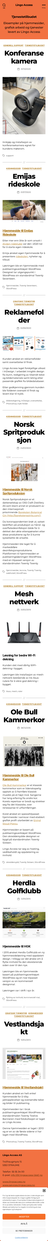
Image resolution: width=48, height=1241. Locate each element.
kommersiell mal (32, 997)
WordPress (11, 288)
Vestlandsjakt (24, 1028)
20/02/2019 (26, 609)
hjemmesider (12, 285)
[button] (44, 1190)
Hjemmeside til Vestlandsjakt (23, 1087)
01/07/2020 (26, 192)
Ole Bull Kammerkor (24, 716)
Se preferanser (24, 1231)
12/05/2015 (25, 899)
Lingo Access (24, 5)
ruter (20, 691)
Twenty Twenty (34, 570)
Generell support (13, 45)
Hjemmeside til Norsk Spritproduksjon (17, 491)
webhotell (10, 573)
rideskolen (22, 256)
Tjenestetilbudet (35, 45)
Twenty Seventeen (28, 285)
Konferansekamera (24, 57)
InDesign (25, 400)
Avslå (24, 1224)
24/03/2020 (25, 448)
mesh (14, 691)
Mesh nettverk (24, 598)
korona (23, 570)
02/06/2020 (25, 328)
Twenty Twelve (24, 1141)
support (10, 155)
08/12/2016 (26, 728)
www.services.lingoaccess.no (19, 1185)
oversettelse (36, 400)
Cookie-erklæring (21, 1237)
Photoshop (11, 403)
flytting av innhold (14, 997)
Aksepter (24, 1216)
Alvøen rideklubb (12, 244)
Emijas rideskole (24, 180)
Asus (8, 691)
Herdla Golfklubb (24, 887)
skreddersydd (12, 862)
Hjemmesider (13, 168)
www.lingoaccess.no (14, 1181)
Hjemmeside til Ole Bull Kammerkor (18, 777)
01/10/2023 (26, 69)
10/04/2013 (26, 1040)
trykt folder (23, 403)
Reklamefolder (24, 316)
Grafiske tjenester (24, 301)
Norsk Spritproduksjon (24, 432)
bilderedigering (13, 400)
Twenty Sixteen (27, 862)
